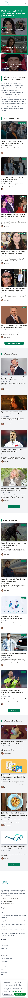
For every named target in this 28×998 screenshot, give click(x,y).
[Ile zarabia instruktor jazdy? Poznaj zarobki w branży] (14, 642)
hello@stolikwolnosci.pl (8, 903)
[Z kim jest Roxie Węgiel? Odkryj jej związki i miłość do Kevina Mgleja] (14, 204)
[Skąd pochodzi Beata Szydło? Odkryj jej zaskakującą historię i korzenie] (14, 130)
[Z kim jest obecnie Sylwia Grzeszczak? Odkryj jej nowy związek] (14, 26)
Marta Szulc (6, 389)
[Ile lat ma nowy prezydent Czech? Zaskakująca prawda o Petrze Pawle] (14, 366)
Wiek (2, 964)
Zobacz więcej (14, 506)
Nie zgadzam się (8, 994)
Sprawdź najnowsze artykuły (14, 343)
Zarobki (3, 969)
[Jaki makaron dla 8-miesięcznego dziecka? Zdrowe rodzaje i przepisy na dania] (14, 802)
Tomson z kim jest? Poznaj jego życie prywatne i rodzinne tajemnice (13, 66)
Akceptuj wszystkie (20, 994)
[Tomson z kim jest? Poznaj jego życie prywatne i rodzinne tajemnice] (14, 62)
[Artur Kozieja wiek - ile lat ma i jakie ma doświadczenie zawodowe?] (14, 315)
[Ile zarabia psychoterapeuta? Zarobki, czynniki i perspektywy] (14, 605)
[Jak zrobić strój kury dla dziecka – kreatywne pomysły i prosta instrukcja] (14, 732)
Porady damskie (5, 966)
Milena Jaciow (4, 943)
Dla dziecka (4, 972)
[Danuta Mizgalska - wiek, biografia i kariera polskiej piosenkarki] (14, 477)
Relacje (3, 975)
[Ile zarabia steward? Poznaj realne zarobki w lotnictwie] (14, 568)
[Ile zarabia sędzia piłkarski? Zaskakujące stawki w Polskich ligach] (14, 679)
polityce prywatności (16, 991)
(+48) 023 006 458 (7, 901)
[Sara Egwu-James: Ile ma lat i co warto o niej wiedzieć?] (14, 166)
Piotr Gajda (4, 951)
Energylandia (4, 961)
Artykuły (4, 908)
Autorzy (3, 940)
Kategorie (4, 955)
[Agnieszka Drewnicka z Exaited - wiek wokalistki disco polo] (14, 402)
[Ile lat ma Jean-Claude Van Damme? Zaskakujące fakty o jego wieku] (14, 278)
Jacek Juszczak (7, 423)
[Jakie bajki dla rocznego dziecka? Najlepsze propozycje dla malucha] (14, 766)
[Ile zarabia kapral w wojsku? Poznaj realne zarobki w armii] (14, 532)
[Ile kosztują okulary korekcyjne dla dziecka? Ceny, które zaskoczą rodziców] (14, 837)
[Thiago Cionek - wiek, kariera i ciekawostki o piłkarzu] (14, 438)
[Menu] (23, 3)
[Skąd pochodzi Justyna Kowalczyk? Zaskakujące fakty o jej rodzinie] (14, 241)
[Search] (25, 3)
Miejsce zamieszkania (6, 958)
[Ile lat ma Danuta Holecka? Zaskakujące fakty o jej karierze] (14, 44)
